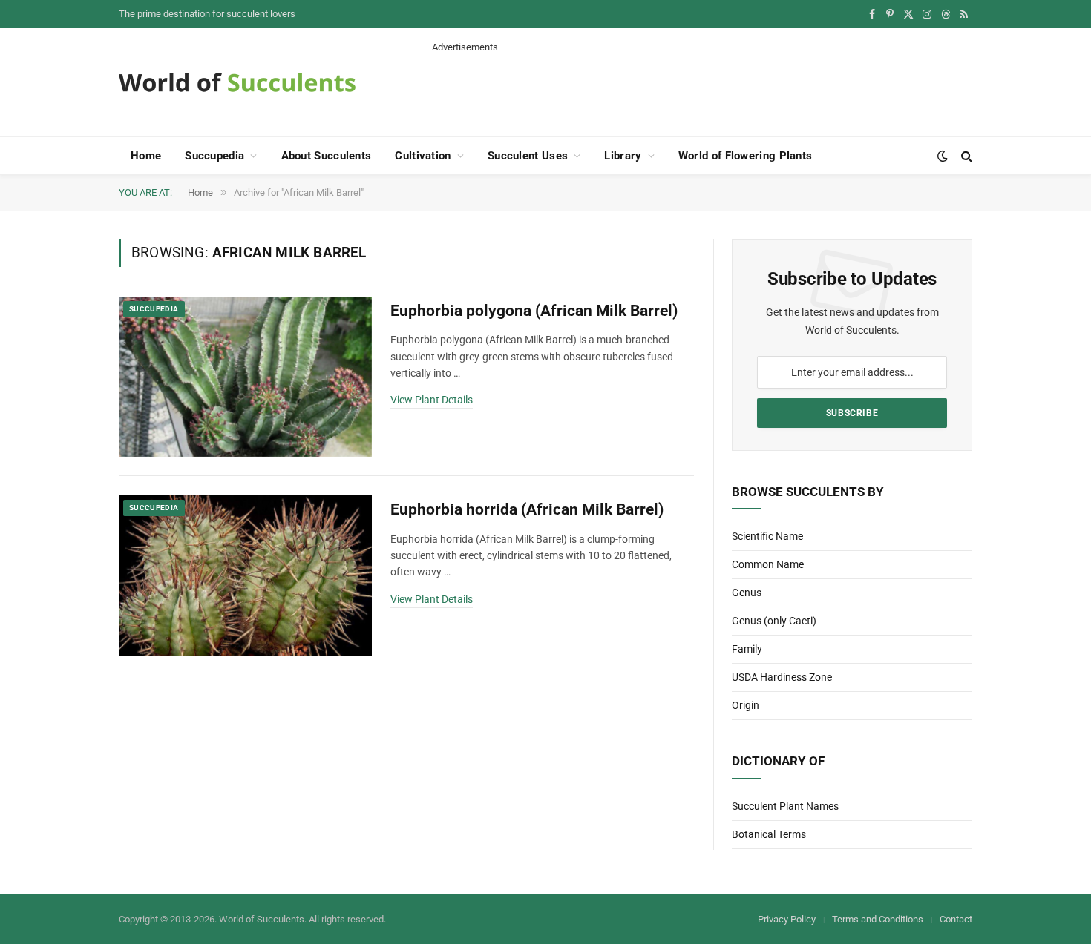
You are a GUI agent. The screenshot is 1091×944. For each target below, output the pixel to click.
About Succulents (326, 155)
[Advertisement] (702, 87)
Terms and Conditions (877, 919)
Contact (956, 919)
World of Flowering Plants (745, 155)
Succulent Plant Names (785, 806)
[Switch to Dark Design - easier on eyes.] (942, 156)
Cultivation (423, 155)
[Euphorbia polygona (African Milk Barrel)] (245, 377)
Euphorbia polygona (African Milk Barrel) (534, 311)
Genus (746, 592)
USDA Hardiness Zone (782, 677)
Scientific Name (767, 536)
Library (622, 155)
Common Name (768, 564)
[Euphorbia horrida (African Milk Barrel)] (245, 575)
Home (146, 155)
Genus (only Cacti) (774, 621)
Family (747, 649)
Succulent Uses (528, 155)
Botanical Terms (769, 834)
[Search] (965, 156)
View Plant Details (431, 400)
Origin (745, 705)
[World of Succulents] (237, 82)
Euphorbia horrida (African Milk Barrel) (527, 509)
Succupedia (214, 155)
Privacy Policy (787, 919)
